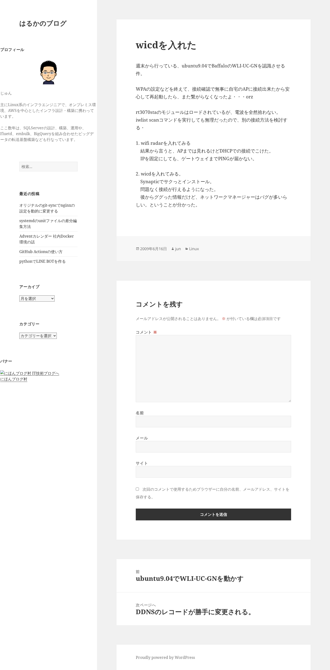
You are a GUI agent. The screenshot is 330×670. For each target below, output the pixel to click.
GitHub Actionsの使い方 (41, 251)
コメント (146, 332)
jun (178, 248)
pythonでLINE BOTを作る (42, 261)
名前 (140, 412)
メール (142, 438)
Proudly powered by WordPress (165, 657)
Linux (194, 248)
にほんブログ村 (13, 379)
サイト (142, 463)
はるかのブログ (43, 23)
